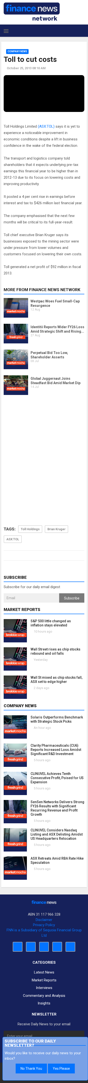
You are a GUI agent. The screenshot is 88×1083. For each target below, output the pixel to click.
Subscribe (71, 598)
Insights (44, 1003)
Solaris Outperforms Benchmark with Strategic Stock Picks (57, 719)
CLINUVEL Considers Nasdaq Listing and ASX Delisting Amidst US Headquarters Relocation (57, 834)
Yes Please (61, 1068)
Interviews (44, 988)
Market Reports (44, 980)
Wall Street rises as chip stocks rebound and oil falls (55, 651)
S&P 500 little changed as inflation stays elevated (51, 623)
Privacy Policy (44, 925)
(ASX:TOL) (46, 126)
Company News (17, 51)
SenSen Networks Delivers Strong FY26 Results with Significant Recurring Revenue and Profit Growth (57, 808)
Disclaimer (44, 920)
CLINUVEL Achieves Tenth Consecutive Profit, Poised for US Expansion (57, 778)
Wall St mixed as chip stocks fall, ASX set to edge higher (56, 680)
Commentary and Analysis (44, 995)
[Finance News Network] (32, 11)
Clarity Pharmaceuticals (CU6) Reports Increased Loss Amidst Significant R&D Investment (56, 750)
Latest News (44, 972)
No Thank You (31, 1068)
